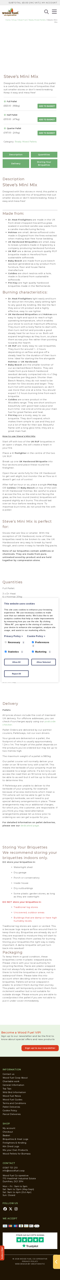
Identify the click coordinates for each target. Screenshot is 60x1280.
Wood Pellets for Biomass (17, 1153)
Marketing (41, 651)
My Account (49, 2)
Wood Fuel (22, 20)
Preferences (42, 642)
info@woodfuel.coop (14, 1170)
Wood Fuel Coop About (15, 1078)
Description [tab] (16, 154)
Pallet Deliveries (11, 1107)
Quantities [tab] (44, 154)
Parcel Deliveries (12, 1114)
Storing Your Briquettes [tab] (44, 163)
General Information (13, 1085)
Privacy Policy (30, 1261)
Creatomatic (38, 1264)
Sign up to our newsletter (40, 1048)
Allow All (16, 662)
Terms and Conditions (14, 1103)
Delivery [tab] (15, 163)
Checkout (8, 1132)
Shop (14, 20)
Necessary (14, 642)
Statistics (13, 651)
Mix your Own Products (15, 1150)
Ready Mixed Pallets (37, 20)
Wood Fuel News (12, 1096)
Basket (6, 1135)
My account (9, 1128)
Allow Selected (44, 662)
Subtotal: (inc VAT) (24, 2)
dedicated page (30, 825)
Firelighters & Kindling (14, 1143)
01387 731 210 (10, 1167)
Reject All (16, 673)
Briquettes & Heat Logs (15, 1139)
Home (7, 20)
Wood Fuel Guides (12, 1099)
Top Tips (7, 1088)
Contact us (8, 1074)
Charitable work (11, 1081)
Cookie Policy (10, 1110)
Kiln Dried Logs (11, 1146)
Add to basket (47, 106)
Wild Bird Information (14, 1092)
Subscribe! (2, 1253)
